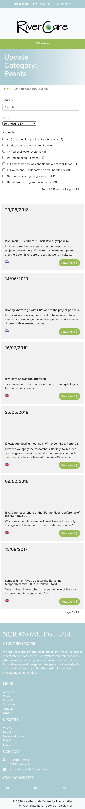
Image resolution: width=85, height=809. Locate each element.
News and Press (13, 736)
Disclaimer (65, 805)
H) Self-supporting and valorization (32, 182)
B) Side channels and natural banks (32, 145)
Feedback (23, 3)
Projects (8, 700)
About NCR (47, 4)
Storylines (9, 704)
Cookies (51, 805)
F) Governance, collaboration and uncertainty (38, 170)
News (6, 712)
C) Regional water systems (26, 151)
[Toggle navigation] (42, 43)
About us (8, 692)
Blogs (6, 744)
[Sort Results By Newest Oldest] (19, 123)
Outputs (8, 708)
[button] (34, 3)
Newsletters (10, 732)
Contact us (64, 4)
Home (6, 88)
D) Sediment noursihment (25, 157)
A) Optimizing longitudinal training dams (35, 139)
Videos (7, 728)
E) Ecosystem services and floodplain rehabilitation (42, 163)
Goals (6, 696)
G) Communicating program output (32, 176)
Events (7, 740)
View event (68, 262)
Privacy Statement (31, 805)
